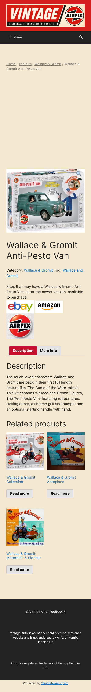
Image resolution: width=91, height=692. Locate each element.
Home (11, 64)
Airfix (14, 663)
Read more (19, 493)
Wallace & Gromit (47, 64)
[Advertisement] (45, 120)
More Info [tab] (48, 350)
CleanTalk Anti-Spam (54, 683)
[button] (81, 37)
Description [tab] (23, 350)
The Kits (25, 64)
